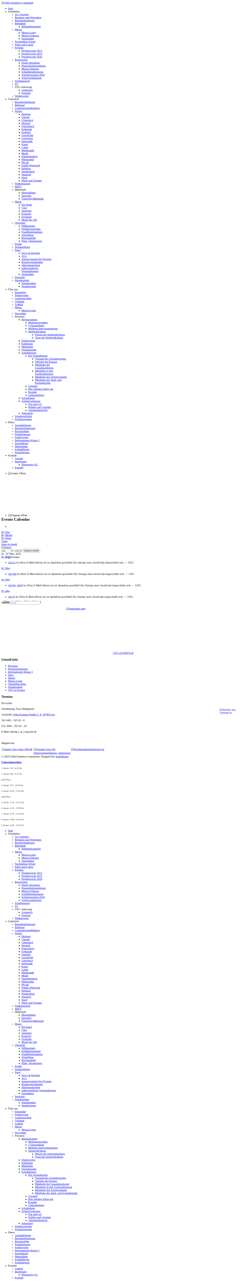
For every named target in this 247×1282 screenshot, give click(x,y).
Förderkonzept (22, 183)
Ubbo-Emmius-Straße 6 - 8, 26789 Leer (34, 714)
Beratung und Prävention (28, 17)
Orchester (27, 216)
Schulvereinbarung (32, 78)
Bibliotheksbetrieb (31, 26)
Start (10, 8)
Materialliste (21, 446)
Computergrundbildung (27, 108)
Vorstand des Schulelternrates (50, 358)
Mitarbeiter (27, 346)
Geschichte (27, 135)
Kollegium (27, 343)
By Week (6, 538)
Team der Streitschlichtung (49, 337)
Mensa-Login (29, 32)
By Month (6, 535)
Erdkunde (27, 129)
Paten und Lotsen (24, 44)
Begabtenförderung (25, 102)
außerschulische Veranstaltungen (30, 270)
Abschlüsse (28, 235)
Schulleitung (28, 398)
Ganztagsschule (23, 298)
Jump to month (9, 544)
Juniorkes (27, 210)
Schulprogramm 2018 (33, 74)
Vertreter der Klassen (46, 361)
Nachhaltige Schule (25, 41)
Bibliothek (20, 23)
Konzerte (26, 213)
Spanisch (26, 174)
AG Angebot (22, 14)
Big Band (27, 204)
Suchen (5, 602)
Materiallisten (29, 192)
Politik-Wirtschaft (31, 165)
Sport (24, 177)
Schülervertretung (31, 401)
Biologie (26, 114)
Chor (24, 207)
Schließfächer (22, 449)
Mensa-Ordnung (30, 35)
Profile (18, 244)
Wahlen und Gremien (39, 407)
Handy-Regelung (31, 62)
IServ (11, 675)
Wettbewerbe (22, 96)
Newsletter (20, 313)
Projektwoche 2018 (32, 56)
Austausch (27, 90)
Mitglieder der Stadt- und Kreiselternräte (48, 381)
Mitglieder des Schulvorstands (51, 377)
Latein (25, 147)
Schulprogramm (23, 419)
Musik (25, 153)
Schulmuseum (22, 81)
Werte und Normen (32, 180)
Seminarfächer (22, 247)
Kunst (25, 144)
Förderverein (21, 295)
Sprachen (26, 195)
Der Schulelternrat (38, 355)
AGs (24, 256)
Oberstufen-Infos (17, 684)
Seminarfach (28, 171)
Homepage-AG (30, 464)
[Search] (6, 547)
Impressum (20, 461)
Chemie (26, 117)
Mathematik (28, 150)
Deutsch (26, 123)
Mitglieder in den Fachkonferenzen (44, 372)
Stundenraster (29, 286)
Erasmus (26, 93)
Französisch (28, 126)
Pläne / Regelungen (32, 241)
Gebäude (19, 301)
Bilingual (20, 105)
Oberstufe (20, 222)
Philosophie (28, 159)
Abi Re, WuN (15, 585)
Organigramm (29, 349)
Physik (25, 162)
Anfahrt (19, 458)
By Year (5, 532)
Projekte (19, 47)
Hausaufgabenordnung (34, 65)
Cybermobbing (36, 325)
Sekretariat (27, 413)
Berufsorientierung (25, 20)
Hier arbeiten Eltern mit (40, 389)
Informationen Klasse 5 (27, 440)
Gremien (32, 386)
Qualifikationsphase (32, 232)
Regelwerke (21, 59)
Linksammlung (36, 395)
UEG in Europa (16, 690)
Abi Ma (12, 574)
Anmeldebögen (23, 425)
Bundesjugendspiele (32, 262)
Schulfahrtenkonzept (32, 71)
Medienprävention (38, 322)
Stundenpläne (22, 280)
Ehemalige (20, 292)
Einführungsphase (31, 229)
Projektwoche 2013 (32, 50)
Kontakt (32, 392)
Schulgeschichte (23, 416)
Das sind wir (35, 404)
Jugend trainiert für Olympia (36, 259)
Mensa (18, 29)
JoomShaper (62, 756)
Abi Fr (11, 596)
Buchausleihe (29, 238)
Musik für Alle (29, 219)
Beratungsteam (29, 319)
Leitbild (19, 304)
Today (4, 541)
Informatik (27, 141)
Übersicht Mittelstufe (33, 198)
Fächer (18, 111)
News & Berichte (31, 253)
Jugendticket (21, 443)
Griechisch (27, 138)
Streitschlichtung (37, 331)
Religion (26, 168)
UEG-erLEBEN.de (123, 653)
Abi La (12, 562)
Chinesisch (27, 120)
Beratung (13, 665)
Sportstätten (28, 274)
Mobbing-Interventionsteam (43, 328)
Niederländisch (29, 156)
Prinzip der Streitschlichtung (50, 334)
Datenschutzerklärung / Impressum (52, 753)
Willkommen (28, 226)
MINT (18, 186)
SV (16, 84)
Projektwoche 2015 (32, 53)
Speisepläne (28, 38)
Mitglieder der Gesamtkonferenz (44, 366)
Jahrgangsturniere (31, 265)
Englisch (26, 132)
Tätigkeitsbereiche (38, 410)
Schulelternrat (29, 352)
